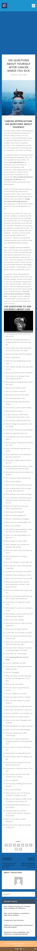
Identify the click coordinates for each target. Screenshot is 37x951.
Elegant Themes (18, 943)
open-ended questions (16, 162)
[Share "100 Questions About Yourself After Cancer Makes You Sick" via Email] (16, 849)
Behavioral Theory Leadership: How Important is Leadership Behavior (16, 933)
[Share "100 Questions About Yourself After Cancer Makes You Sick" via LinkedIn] (23, 845)
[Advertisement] (18, 30)
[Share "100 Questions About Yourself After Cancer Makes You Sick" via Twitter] (10, 845)
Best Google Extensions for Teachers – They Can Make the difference (18, 907)
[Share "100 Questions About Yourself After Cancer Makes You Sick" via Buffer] (27, 845)
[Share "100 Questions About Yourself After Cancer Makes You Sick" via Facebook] (6, 845)
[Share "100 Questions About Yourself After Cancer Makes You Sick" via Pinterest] (18, 845)
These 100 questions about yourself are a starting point (17, 293)
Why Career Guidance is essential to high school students (17, 914)
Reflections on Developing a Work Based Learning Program (18, 926)
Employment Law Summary (14, 920)
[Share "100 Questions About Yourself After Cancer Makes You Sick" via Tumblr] (14, 845)
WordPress (18, 946)
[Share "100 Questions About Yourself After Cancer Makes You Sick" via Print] (20, 849)
